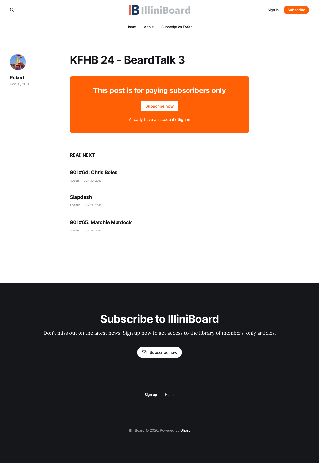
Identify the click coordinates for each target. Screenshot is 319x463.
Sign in (273, 10)
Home (131, 27)
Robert (17, 77)
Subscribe (296, 10)
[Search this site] (12, 10)
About (149, 27)
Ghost (185, 430)
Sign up (151, 394)
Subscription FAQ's (177, 27)
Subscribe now (159, 106)
